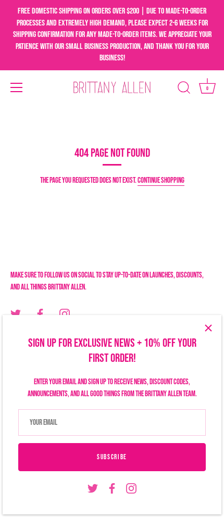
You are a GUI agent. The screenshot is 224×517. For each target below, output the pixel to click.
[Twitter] (93, 489)
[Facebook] (112, 489)
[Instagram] (131, 489)
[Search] (183, 89)
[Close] (208, 328)
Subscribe (112, 457)
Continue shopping (161, 180)
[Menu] (16, 87)
